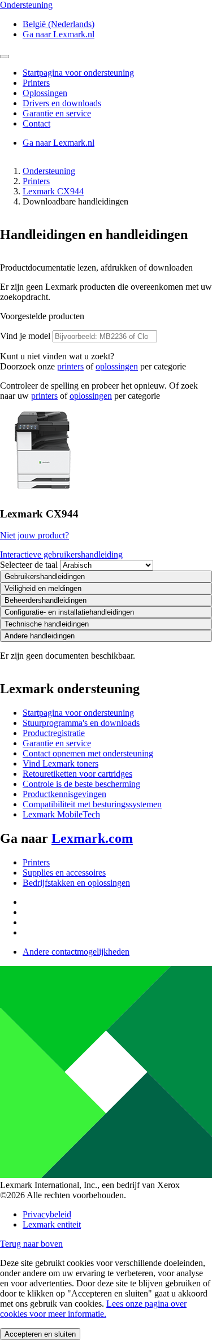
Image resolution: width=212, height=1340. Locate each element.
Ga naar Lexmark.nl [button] (58, 34)
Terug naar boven (31, 1243)
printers (70, 366)
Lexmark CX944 (53, 191)
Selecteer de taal (29, 564)
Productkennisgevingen (64, 794)
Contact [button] (36, 123)
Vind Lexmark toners (60, 763)
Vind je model (25, 336)
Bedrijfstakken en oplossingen (76, 882)
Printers (36, 181)
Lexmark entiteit (52, 1224)
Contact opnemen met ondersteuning (88, 753)
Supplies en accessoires (64, 872)
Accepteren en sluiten (40, 1334)
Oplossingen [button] (45, 93)
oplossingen (117, 366)
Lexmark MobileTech (61, 814)
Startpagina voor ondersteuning (78, 712)
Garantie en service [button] (57, 113)
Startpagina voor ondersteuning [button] (78, 72)
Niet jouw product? (34, 535)
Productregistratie (54, 733)
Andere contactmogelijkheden (76, 951)
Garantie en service (57, 743)
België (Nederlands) (58, 24)
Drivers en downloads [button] (62, 103)
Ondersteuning (49, 171)
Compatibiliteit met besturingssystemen (92, 804)
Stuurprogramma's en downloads (81, 723)
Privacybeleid (47, 1214)
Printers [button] (36, 83)
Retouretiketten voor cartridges (77, 773)
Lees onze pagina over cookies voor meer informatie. (93, 1309)
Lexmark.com (92, 838)
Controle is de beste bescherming (81, 784)
